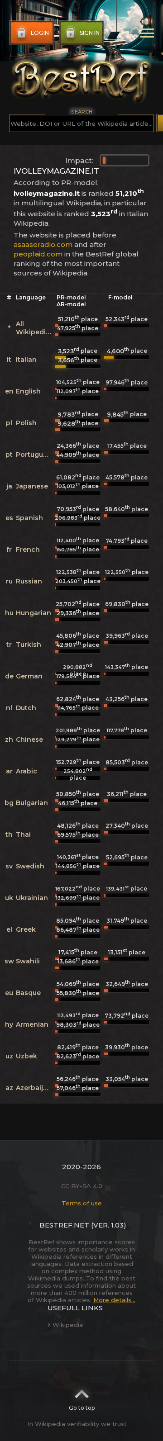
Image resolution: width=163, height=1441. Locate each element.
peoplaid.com (38, 254)
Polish (26, 423)
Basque (28, 993)
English (28, 391)
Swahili (28, 961)
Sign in (90, 32)
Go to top (82, 1407)
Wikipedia (68, 1324)
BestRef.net (64, 1225)
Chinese (29, 739)
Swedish (30, 866)
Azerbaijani (34, 1088)
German (29, 676)
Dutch (26, 708)
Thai (23, 834)
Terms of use (82, 1203)
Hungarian (33, 613)
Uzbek (26, 1056)
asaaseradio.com (43, 244)
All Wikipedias (34, 328)
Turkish (28, 644)
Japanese (32, 486)
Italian (26, 360)
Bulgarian (32, 803)
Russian (29, 581)
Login (40, 32)
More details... (114, 1300)
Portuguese (35, 454)
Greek (26, 929)
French (28, 549)
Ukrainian (32, 898)
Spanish (29, 518)
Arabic (26, 771)
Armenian (32, 1024)
